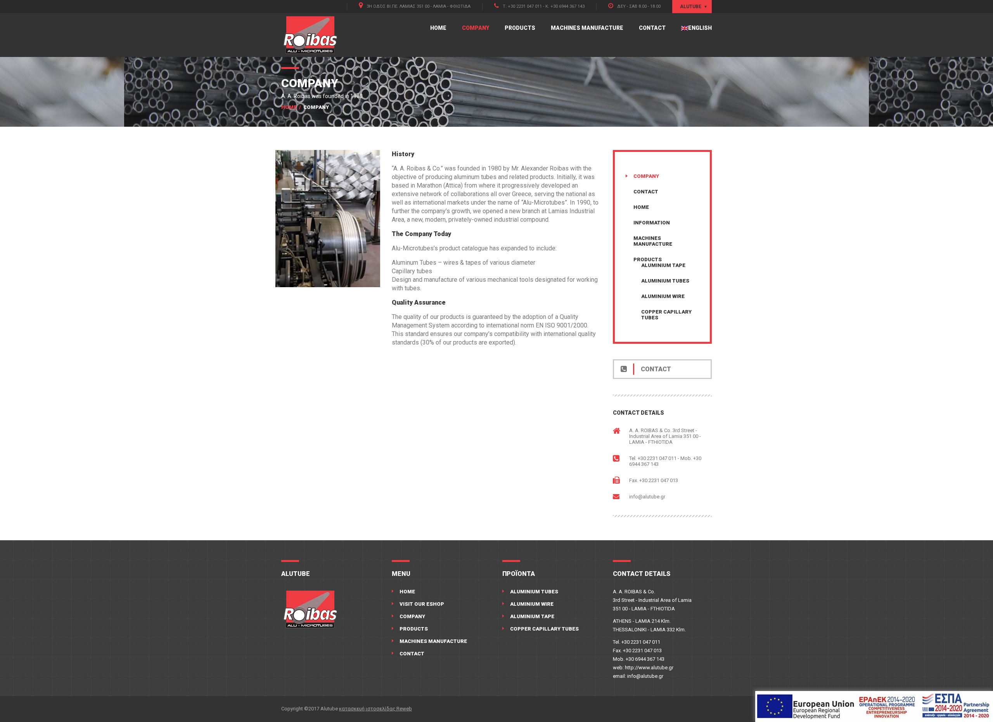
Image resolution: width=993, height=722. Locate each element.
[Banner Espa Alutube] (874, 706)
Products (520, 28)
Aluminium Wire (663, 296)
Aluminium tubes (665, 281)
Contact (652, 28)
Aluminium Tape (663, 265)
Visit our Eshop (422, 604)
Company (475, 28)
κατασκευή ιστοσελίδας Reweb (375, 709)
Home (438, 28)
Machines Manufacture (587, 28)
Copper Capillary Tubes (544, 629)
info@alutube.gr (647, 497)
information (651, 223)
